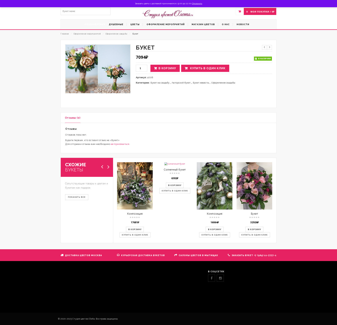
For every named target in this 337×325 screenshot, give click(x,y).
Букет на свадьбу (160, 82)
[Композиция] (135, 185)
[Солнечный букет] (175, 163)
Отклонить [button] (197, 3)
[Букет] (254, 185)
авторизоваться (120, 144)
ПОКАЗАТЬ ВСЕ (76, 197)
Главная (65, 34)
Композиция (135, 213)
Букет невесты (201, 82)
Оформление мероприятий (87, 34)
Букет (254, 213)
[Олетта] (168, 14)
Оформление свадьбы (116, 34)
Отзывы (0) (72, 117)
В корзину (167, 68)
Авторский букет (181, 82)
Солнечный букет (175, 169)
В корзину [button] (134, 229)
